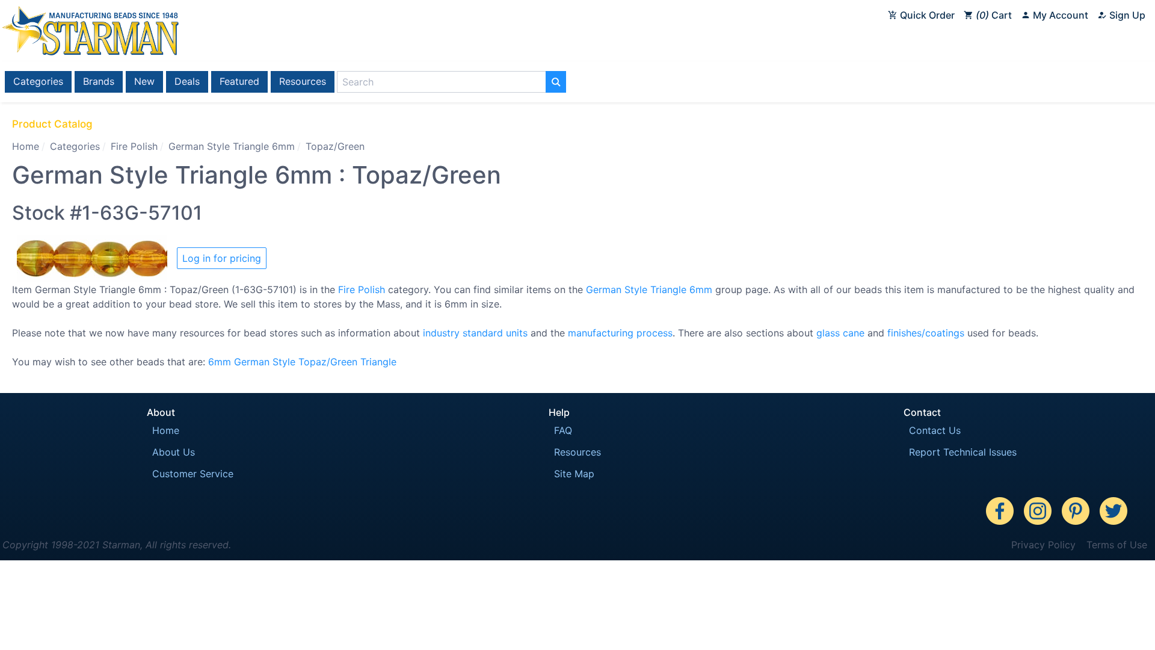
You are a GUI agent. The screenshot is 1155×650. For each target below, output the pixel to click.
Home (25, 146)
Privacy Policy (1043, 545)
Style (284, 362)
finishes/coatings (925, 333)
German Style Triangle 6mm (231, 146)
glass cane (840, 333)
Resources (302, 81)
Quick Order (926, 15)
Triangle (378, 362)
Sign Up (1126, 15)
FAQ (563, 430)
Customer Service (192, 474)
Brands (98, 81)
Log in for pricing (221, 258)
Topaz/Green (327, 362)
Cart (995, 15)
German (252, 362)
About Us (173, 452)
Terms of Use (1116, 545)
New (144, 81)
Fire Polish (134, 146)
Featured (239, 81)
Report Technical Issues (963, 452)
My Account (1059, 15)
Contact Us (935, 430)
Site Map (574, 474)
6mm (219, 362)
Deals (187, 81)
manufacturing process (620, 333)
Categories (38, 81)
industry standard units (475, 333)
